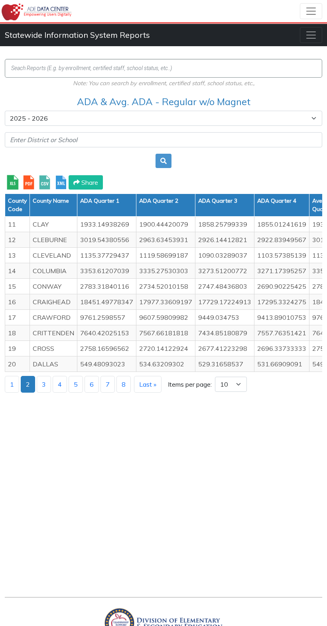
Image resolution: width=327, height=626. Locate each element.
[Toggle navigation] (311, 11)
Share (89, 182)
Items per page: (190, 384)
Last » (147, 384)
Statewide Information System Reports (77, 35)
